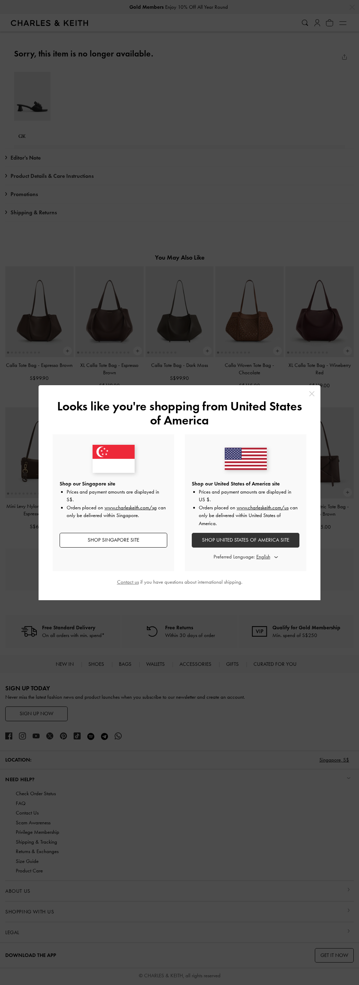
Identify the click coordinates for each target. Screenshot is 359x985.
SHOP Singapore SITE (113, 540)
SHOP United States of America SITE (245, 540)
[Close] (312, 394)
